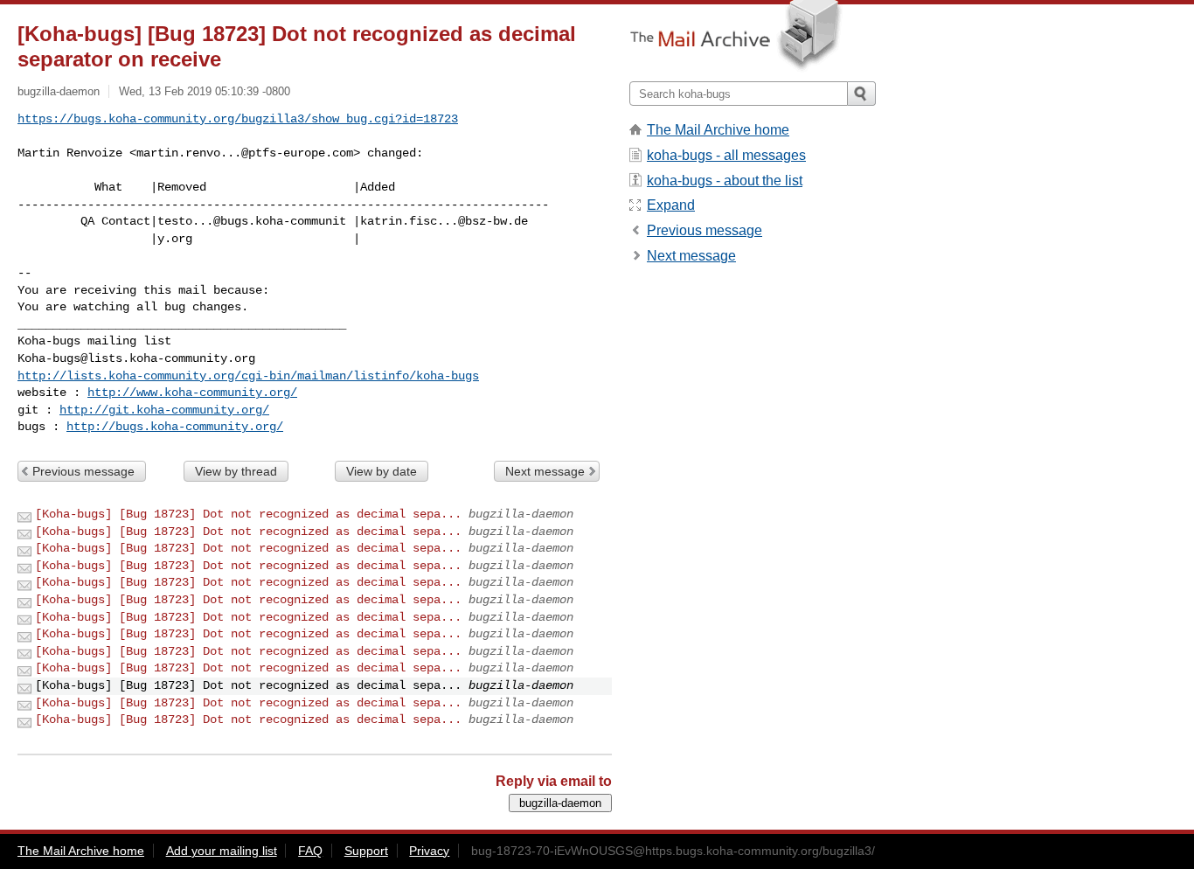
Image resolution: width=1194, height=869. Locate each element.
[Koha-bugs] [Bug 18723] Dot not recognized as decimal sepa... (248, 514)
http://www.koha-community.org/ (192, 393)
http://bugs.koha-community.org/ (174, 427)
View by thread (236, 471)
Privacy (429, 851)
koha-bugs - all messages (726, 155)
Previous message (83, 471)
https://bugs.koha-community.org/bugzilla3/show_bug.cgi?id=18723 (237, 119)
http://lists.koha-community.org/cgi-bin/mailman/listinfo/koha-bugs (248, 376)
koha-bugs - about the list (724, 180)
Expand (671, 205)
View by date (381, 471)
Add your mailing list (221, 851)
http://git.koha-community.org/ (164, 410)
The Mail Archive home (718, 129)
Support (366, 851)
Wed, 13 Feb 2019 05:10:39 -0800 (204, 91)
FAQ (310, 851)
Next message (545, 471)
